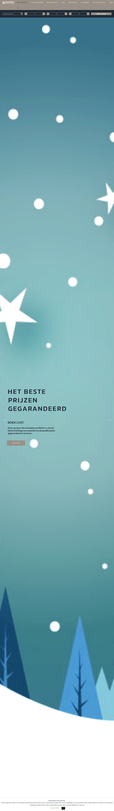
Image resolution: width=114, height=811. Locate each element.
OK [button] (63, 808)
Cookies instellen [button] (55, 808)
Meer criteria (101, 14)
